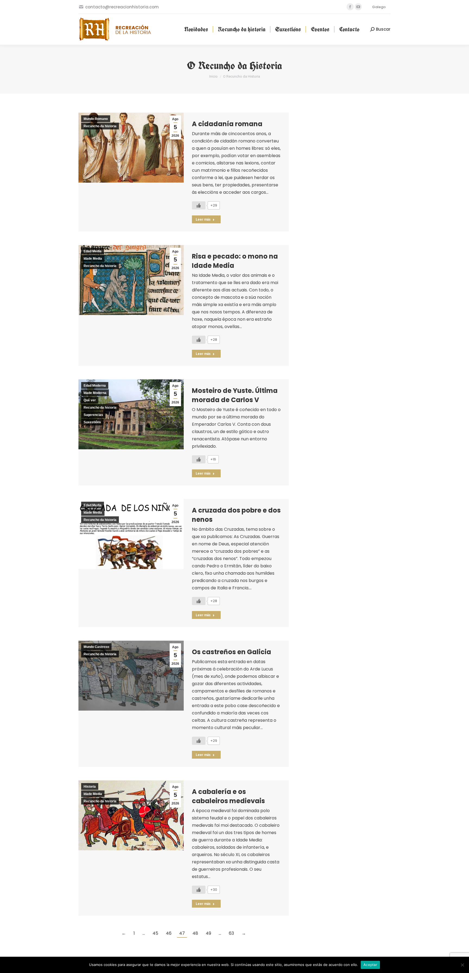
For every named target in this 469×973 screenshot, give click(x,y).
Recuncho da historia (100, 126)
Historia (90, 786)
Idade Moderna (95, 393)
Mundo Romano (96, 119)
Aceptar (370, 964)
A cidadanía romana (227, 123)
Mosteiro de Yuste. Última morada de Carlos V (235, 395)
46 (169, 933)
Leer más (203, 219)
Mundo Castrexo (96, 647)
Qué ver (90, 400)
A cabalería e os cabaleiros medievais (228, 796)
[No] (462, 965)
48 (195, 933)
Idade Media (93, 258)
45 (155, 933)
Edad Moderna (95, 385)
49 (208, 933)
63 (231, 933)
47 (182, 933)
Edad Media (93, 251)
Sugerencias (93, 415)
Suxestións (92, 422)
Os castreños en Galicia (231, 651)
